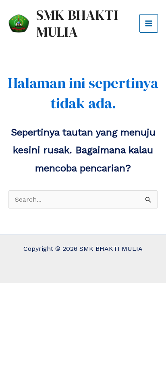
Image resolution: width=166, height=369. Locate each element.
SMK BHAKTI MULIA (77, 23)
